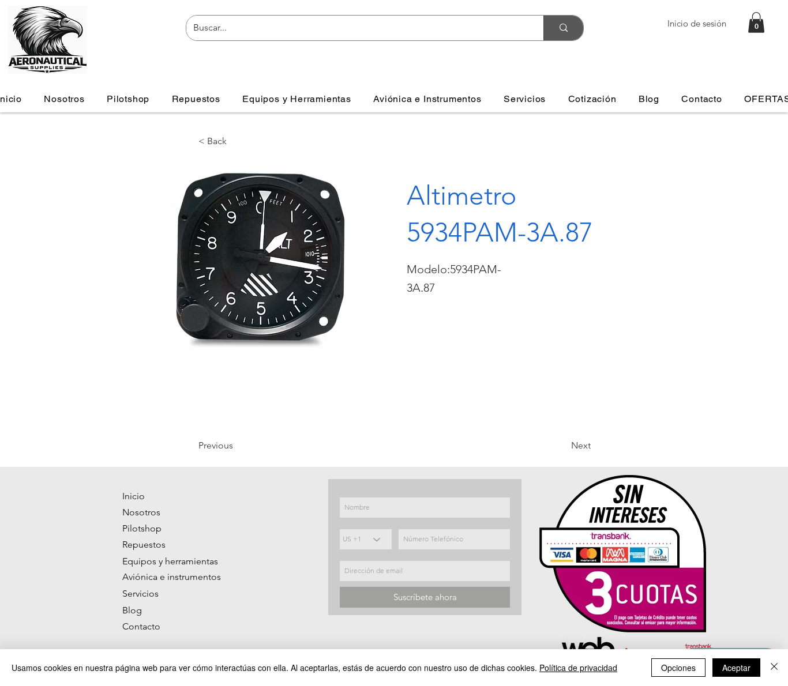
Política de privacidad (578, 667)
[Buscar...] (563, 28)
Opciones (678, 667)
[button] (756, 22)
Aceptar (736, 667)
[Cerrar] (774, 667)
